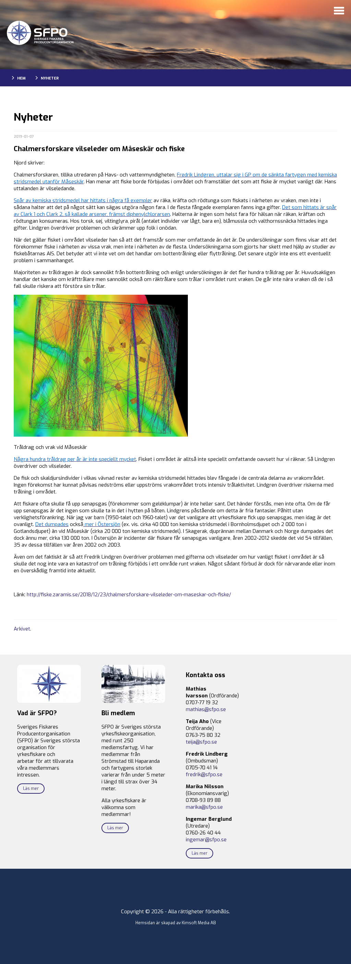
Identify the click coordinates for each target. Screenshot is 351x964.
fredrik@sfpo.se (204, 774)
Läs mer (31, 788)
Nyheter (50, 78)
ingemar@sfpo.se (206, 839)
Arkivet (22, 628)
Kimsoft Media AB (199, 923)
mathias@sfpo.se (206, 709)
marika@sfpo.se (204, 807)
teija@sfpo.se (201, 742)
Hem (21, 78)
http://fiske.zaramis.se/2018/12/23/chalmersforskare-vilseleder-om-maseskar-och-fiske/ (129, 594)
